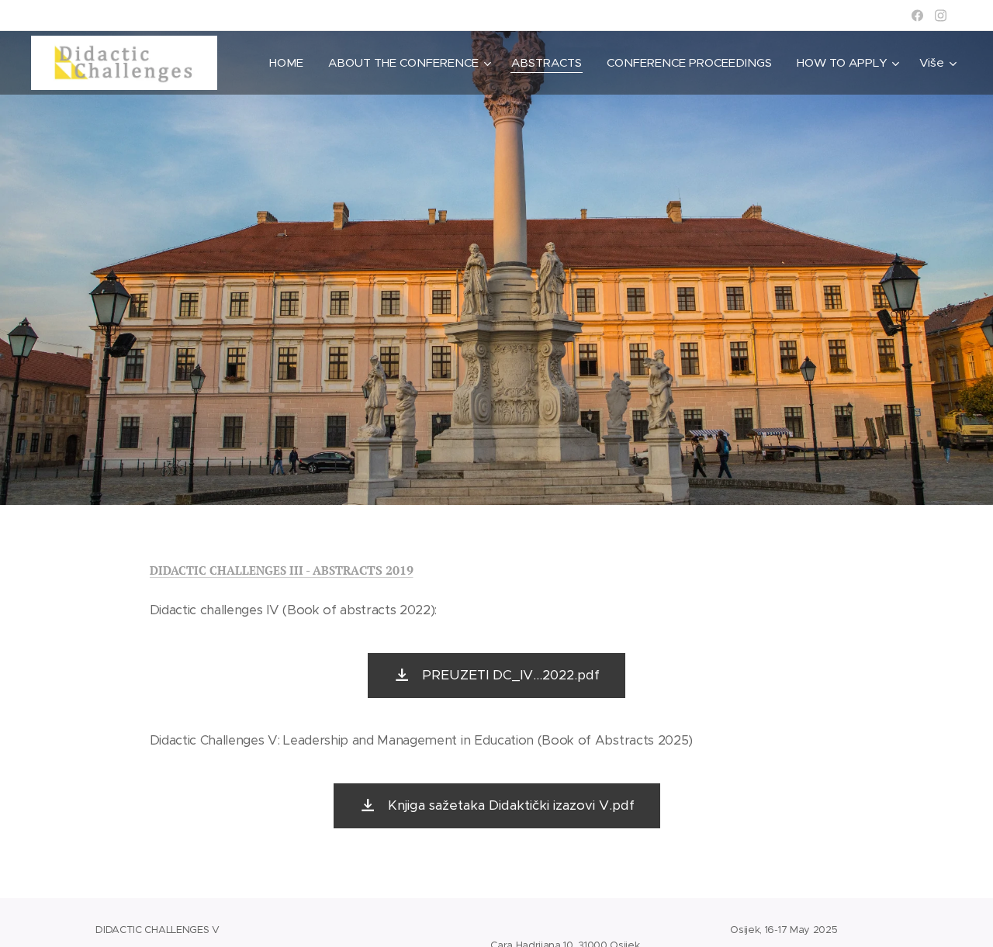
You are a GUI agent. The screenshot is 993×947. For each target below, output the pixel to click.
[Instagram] (940, 15)
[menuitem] (290, 62)
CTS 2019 (386, 570)
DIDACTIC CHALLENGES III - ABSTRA (254, 570)
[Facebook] (917, 15)
